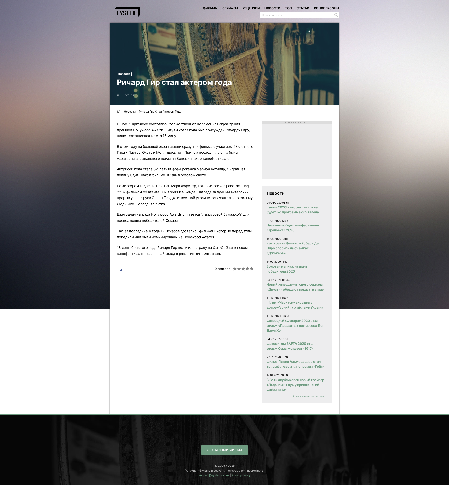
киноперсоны (326, 8)
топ (288, 8)
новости (272, 8)
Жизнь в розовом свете (186, 175)
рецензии (251, 8)
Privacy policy (241, 475)
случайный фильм (224, 450)
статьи (303, 8)
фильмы (210, 8)
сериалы (230, 8)
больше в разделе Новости (308, 396)
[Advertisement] (297, 150)
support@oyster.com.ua (214, 475)
